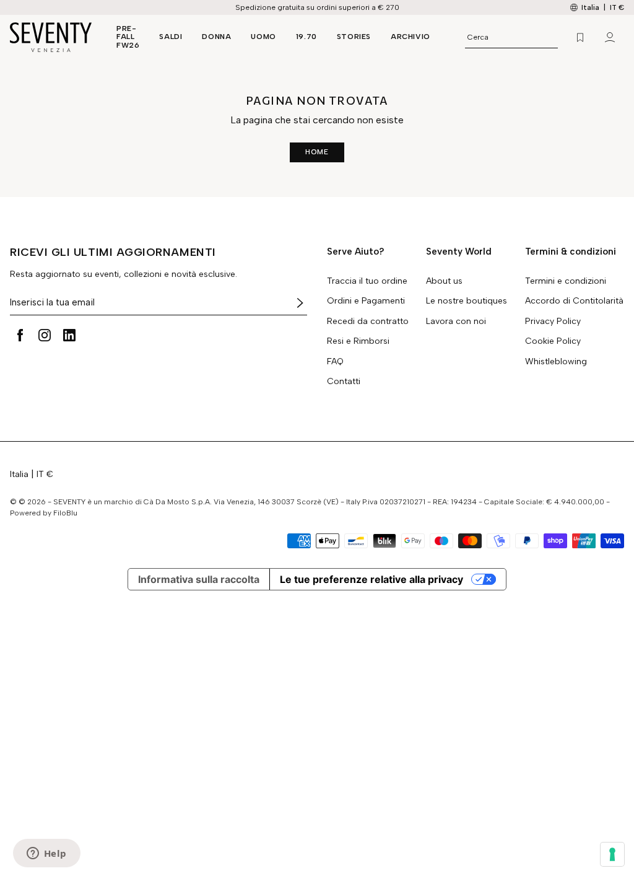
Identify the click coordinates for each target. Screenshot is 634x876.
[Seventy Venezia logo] (51, 37)
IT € (617, 7)
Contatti (343, 382)
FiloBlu (65, 513)
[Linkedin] (69, 335)
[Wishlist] (580, 37)
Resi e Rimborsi (358, 341)
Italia (19, 474)
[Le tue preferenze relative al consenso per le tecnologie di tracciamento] (612, 854)
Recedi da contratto (368, 321)
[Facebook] (20, 335)
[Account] (609, 37)
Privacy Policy (553, 321)
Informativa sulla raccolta (198, 579)
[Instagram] (44, 335)
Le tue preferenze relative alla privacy (371, 579)
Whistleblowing (556, 362)
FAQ (335, 362)
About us (444, 281)
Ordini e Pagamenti (366, 301)
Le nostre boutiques (466, 301)
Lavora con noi (456, 321)
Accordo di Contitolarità (574, 301)
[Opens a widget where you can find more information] (46, 854)
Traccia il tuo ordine (367, 281)
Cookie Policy (553, 341)
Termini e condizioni (565, 281)
